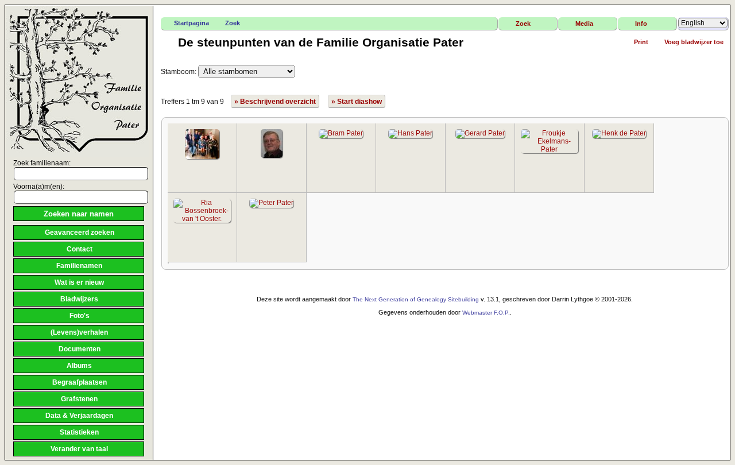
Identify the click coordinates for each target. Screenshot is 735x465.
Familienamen (79, 266)
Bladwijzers (79, 299)
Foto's (79, 316)
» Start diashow (356, 102)
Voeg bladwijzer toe (694, 41)
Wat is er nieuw (79, 282)
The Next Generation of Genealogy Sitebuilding (416, 299)
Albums (79, 366)
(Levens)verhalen (79, 332)
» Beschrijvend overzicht (275, 102)
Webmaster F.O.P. (486, 312)
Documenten (79, 349)
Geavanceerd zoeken (79, 232)
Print (641, 41)
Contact (79, 249)
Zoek (232, 23)
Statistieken (79, 432)
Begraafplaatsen (79, 382)
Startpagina (191, 23)
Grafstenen (79, 399)
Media (584, 23)
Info (641, 23)
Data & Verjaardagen (79, 416)
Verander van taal (79, 449)
